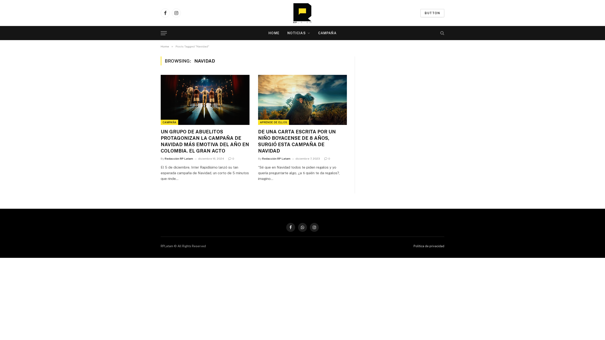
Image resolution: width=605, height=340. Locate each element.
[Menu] (164, 33)
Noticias (296, 33)
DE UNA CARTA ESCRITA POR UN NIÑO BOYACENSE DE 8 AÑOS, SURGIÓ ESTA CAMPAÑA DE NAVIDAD (297, 141)
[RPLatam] (302, 13)
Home (273, 33)
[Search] (441, 33)
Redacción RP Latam (179, 158)
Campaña (327, 33)
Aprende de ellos (273, 122)
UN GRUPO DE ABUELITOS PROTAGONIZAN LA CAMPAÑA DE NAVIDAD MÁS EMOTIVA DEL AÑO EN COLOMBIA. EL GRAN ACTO (205, 141)
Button (432, 13)
